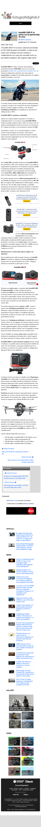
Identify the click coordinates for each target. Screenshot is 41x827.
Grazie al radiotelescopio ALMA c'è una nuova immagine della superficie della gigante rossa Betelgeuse (25, 562)
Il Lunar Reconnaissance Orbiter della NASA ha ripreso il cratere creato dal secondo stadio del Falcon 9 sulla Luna (25, 626)
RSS (20, 790)
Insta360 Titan (31, 71)
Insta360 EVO (21, 71)
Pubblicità (33, 788)
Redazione (15, 790)
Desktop (16, 794)
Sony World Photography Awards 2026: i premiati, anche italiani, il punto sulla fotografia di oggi (25, 546)
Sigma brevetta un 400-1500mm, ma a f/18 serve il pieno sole (25, 600)
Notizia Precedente (9, 448)
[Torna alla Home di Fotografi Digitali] (20, 18)
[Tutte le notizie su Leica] (21, 514)
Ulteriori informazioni (24, 802)
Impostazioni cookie (28, 790)
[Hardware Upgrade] (18, 783)
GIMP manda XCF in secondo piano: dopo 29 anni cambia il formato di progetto (24, 646)
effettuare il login (13, 500)
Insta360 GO (12, 71)
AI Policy (26, 788)
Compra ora (27, 201)
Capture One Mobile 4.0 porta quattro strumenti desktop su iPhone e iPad (24, 607)
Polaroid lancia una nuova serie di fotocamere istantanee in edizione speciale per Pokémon (25, 637)
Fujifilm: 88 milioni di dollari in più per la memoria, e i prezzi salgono (23, 664)
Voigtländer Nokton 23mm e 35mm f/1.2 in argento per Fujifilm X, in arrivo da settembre (24, 616)
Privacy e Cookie (18, 788)
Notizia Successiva (27, 457)
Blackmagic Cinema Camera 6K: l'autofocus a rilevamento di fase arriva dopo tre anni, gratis (25, 673)
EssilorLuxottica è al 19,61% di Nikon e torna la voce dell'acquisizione (25, 571)
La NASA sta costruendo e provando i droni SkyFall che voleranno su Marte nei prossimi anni (25, 655)
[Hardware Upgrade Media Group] (21, 787)
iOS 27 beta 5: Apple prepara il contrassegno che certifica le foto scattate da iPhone (24, 682)
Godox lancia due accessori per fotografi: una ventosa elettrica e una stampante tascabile (24, 579)
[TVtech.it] (29, 783)
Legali (11, 788)
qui (27, 503)
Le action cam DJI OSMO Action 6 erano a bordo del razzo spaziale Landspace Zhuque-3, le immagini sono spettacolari (25, 590)
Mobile (26, 794)
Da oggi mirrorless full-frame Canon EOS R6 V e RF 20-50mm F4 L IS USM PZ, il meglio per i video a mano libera (24, 536)
